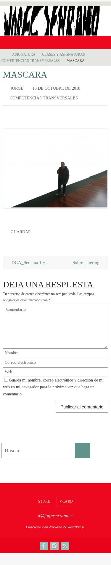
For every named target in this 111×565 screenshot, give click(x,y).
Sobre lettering (87, 258)
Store (44, 497)
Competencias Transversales (30, 61)
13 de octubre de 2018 (56, 88)
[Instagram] (54, 541)
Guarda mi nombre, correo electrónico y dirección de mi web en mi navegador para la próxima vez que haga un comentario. (53, 383)
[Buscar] (82, 446)
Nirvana (55, 523)
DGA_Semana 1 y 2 (29, 258)
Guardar (21, 228)
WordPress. (76, 523)
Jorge (17, 88)
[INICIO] (4, 54)
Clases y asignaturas (63, 54)
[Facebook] (43, 541)
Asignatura (23, 54)
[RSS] (65, 541)
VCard (66, 497)
